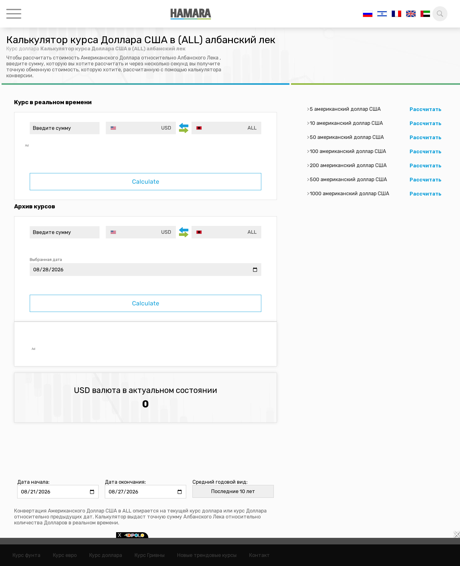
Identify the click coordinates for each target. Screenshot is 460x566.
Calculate (145, 181)
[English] (411, 13)
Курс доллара (22, 49)
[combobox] (141, 128)
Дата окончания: (125, 482)
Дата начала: (33, 482)
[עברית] (382, 13)
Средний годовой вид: (220, 482)
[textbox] (141, 128)
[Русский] (368, 13)
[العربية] (425, 13)
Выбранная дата (46, 259)
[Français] (396, 13)
